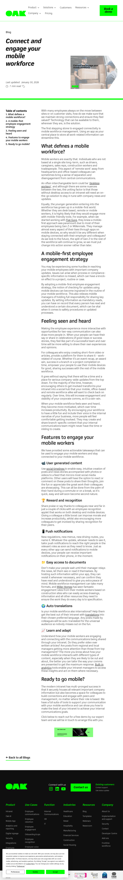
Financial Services (71, 836)
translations (92, 615)
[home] (16, 13)
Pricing (48, 13)
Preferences (15, 872)
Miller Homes (64, 587)
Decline (35, 872)
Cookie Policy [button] (30, 864)
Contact (105, 829)
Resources (89, 805)
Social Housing (69, 845)
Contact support (102, 787)
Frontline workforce (106, 844)
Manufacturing (69, 831)
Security (9, 838)
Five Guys (71, 220)
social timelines (55, 469)
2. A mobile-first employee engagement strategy (18, 124)
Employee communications (32, 813)
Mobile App (10, 821)
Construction (69, 840)
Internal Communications (51, 813)
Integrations (11, 843)
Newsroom (87, 826)
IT (45, 824)
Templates (87, 816)
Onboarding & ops (32, 835)
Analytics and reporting (11, 827)
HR (45, 819)
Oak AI (8, 816)
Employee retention (29, 820)
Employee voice (32, 847)
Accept (55, 872)
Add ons (105, 838)
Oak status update (102, 790)
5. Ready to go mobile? (18, 144)
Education (67, 816)
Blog (84, 812)
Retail (65, 821)
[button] (33, 8)
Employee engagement (30, 828)
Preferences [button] (21, 866)
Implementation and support (109, 817)
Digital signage (12, 834)
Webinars (87, 821)
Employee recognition (30, 840)
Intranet (9, 812)
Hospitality (68, 826)
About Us (106, 812)
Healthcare (68, 812)
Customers (65, 8)
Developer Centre (109, 834)
